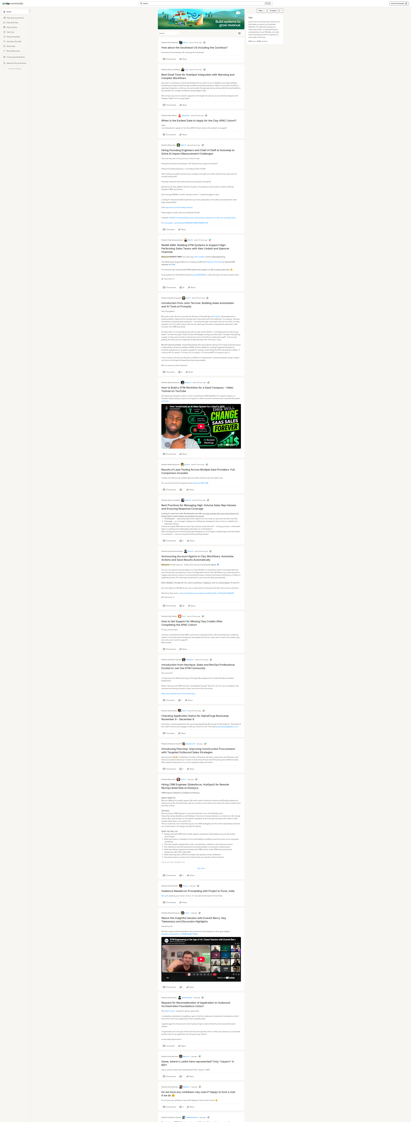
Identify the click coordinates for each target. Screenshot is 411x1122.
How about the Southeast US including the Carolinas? (194, 47)
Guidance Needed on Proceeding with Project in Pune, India (197, 891)
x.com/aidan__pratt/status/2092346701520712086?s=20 (185, 223)
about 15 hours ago (198, 298)
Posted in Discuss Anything (170, 69)
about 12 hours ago (193, 145)
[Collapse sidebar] (29, 10)
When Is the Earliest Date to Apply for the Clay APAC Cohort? (198, 120)
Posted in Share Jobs (168, 145)
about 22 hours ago (194, 711)
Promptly (216, 316)
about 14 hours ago (200, 240)
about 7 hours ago (195, 42)
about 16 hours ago (199, 382)
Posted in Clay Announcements (172, 240)
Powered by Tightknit (15, 69)
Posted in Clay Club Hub (169, 42)
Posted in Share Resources (170, 382)
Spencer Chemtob (214, 262)
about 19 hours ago (198, 500)
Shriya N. (164, 896)
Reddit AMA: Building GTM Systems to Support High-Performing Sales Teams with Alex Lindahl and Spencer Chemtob (195, 249)
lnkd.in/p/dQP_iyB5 (200, 483)
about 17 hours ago (197, 464)
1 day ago (199, 744)
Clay (172, 264)
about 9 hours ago (197, 115)
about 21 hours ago (193, 616)
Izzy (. (173, 1011)
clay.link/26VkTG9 (197, 275)
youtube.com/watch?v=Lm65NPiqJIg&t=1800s (179, 934)
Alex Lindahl (199, 257)
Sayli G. (168, 1011)
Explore (274, 10)
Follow (260, 10)
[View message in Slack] (204, 42)
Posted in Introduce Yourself (171, 298)
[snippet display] (240, 33)
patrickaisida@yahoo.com (228, 727)
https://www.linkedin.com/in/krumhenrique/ (178, 693)
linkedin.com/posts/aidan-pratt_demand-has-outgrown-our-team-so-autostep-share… (203, 218)
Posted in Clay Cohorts (169, 115)
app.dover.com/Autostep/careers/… (179, 207)
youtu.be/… (165, 401)
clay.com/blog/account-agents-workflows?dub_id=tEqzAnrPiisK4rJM (207, 593)
